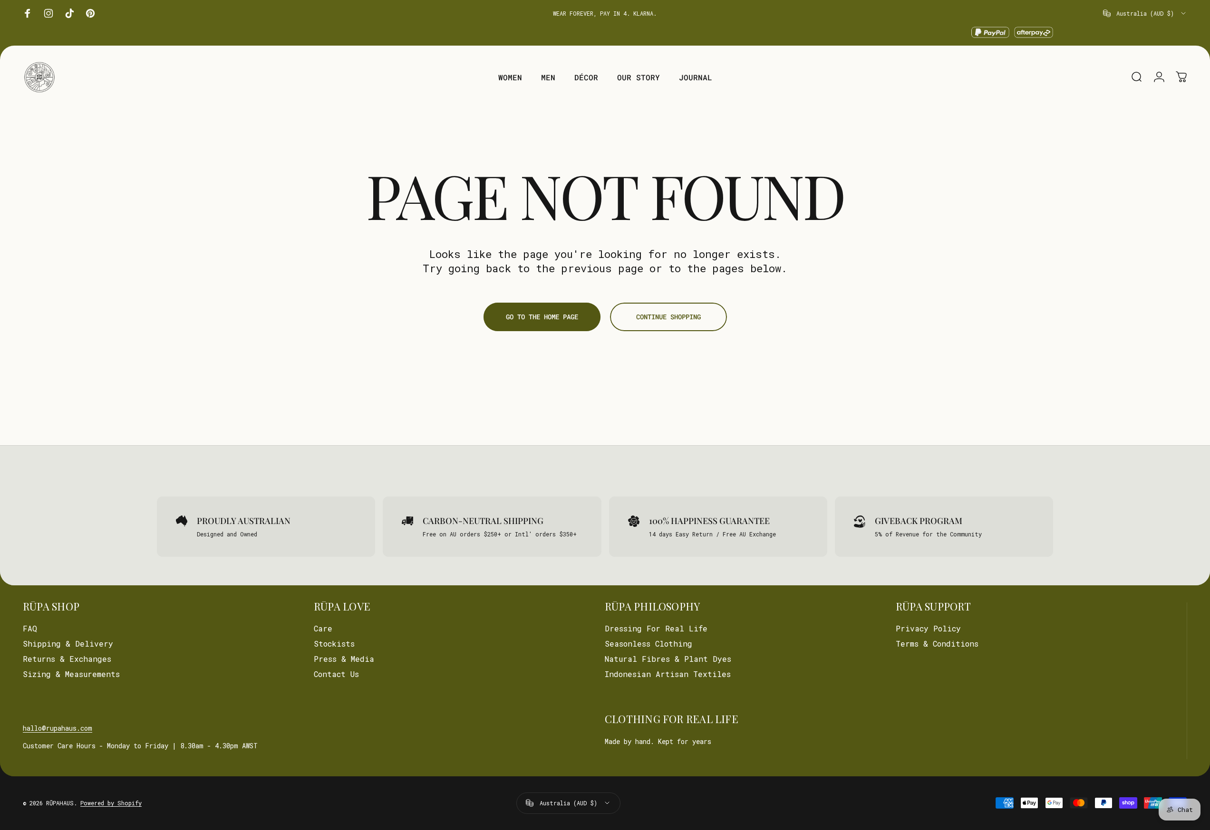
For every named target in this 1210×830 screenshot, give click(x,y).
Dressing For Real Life (656, 628)
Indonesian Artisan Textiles (668, 674)
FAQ (30, 628)
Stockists (334, 644)
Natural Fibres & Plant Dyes (668, 659)
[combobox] (1145, 13)
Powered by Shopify (111, 803)
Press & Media (344, 659)
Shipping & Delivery (68, 644)
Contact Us (336, 674)
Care (323, 628)
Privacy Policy (928, 628)
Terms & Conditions (937, 644)
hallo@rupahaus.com (57, 728)
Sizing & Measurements (71, 674)
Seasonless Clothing (648, 644)
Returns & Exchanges (67, 659)
